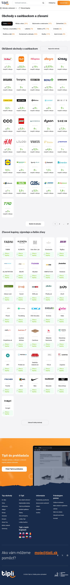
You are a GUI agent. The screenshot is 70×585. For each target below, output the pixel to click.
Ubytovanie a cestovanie (42, 23)
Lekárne (29, 29)
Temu (3, 503)
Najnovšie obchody (53, 48)
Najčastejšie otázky (24, 503)
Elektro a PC (43, 29)
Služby (46, 34)
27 (68, 224)
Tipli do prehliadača (24, 506)
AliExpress (5, 506)
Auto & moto (59, 34)
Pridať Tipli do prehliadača (14, 469)
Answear (4, 516)
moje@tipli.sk (46, 553)
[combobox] (28, 3)
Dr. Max (4, 500)
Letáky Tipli (22, 519)
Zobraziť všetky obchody (35, 422)
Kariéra (38, 512)
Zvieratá (57, 29)
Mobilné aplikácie (24, 509)
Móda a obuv (21, 23)
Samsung (4, 528)
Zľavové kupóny (23, 516)
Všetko (7, 23)
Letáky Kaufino (23, 522)
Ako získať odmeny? (24, 500)
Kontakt (55, 518)
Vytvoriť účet (63, 3)
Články (21, 512)
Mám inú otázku (57, 512)
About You (5, 522)
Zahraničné (61, 23)
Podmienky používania (42, 500)
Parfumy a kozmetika (12, 29)
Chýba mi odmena (58, 502)
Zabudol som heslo (58, 515)
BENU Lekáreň (6, 525)
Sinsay (4, 512)
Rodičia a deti (9, 34)
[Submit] (43, 3)
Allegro (4, 509)
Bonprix (4, 519)
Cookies (38, 509)
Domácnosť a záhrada (28, 34)
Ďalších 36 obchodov (35, 224)
